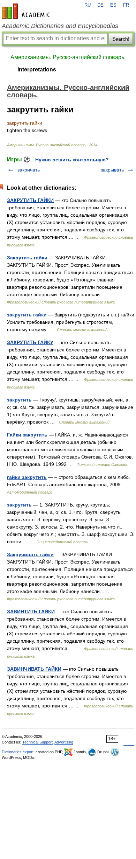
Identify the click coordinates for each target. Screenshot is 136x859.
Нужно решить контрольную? (72, 159)
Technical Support (37, 742)
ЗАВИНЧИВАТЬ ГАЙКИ (34, 669)
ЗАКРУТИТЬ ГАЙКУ (30, 342)
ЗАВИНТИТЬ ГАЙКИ (31, 611)
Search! (120, 39)
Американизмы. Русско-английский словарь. (68, 57)
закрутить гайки (27, 314)
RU (87, 5)
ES (113, 5)
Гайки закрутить (27, 435)
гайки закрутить (27, 477)
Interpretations (36, 69)
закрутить (19, 400)
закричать (28, 170)
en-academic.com (27, 11)
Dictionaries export (17, 752)
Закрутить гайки (27, 257)
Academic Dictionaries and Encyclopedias (60, 25)
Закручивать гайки (30, 554)
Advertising (63, 742)
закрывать (112, 170)
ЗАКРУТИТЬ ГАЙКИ (30, 200)
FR (126, 5)
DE (100, 5)
